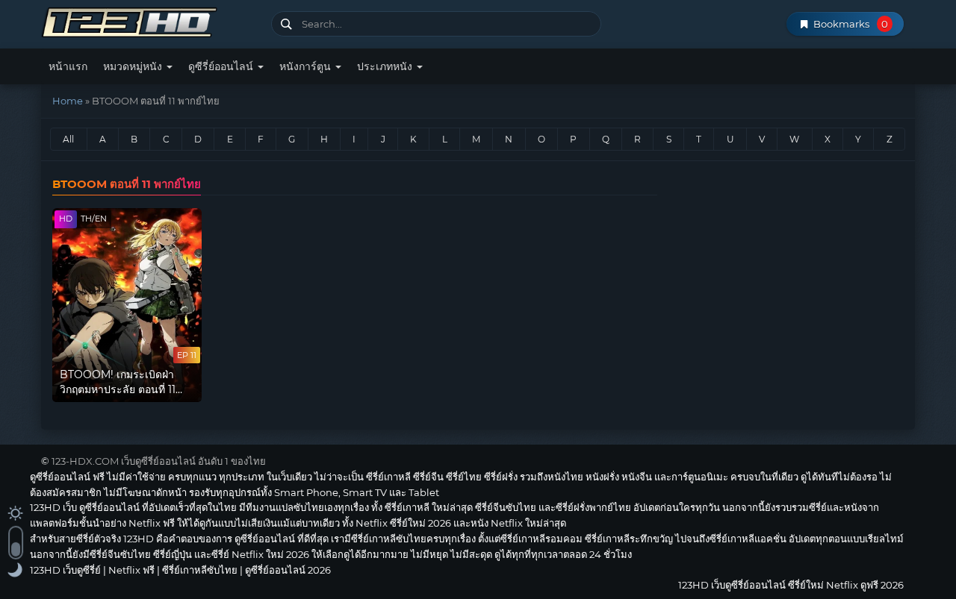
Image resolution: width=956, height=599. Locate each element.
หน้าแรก (68, 66)
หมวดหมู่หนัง (134, 66)
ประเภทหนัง (386, 66)
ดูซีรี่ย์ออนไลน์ (222, 66)
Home (67, 101)
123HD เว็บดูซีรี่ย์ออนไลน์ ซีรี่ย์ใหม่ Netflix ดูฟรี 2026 (150, 20)
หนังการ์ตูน (306, 66)
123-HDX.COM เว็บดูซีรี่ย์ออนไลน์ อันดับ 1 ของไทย (159, 461)
